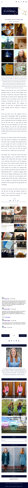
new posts (5, 335)
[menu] (2, 2)
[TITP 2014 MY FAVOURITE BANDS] (14, 433)
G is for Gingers (12, 486)
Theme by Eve (19, 486)
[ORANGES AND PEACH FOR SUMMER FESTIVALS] (14, 398)
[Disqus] (14, 277)
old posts (22, 335)
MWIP (15, 198)
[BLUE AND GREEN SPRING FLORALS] (14, 415)
